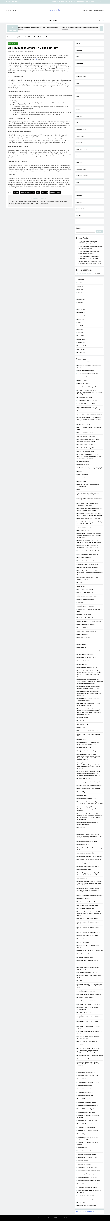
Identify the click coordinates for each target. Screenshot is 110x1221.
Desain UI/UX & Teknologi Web (85, 448)
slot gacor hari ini (82, 149)
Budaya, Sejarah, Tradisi (83, 424)
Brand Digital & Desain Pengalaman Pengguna (89, 414)
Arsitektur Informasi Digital (84, 397)
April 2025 (80, 332)
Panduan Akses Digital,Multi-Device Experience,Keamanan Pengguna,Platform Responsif (88, 808)
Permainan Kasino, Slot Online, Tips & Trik (88, 932)
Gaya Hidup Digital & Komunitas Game (87, 564)
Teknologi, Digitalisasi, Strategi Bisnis (87, 1174)
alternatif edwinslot (82, 377)
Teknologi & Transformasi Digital (86, 1112)
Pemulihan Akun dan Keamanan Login (87, 905)
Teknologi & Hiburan (82, 1079)
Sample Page (53, 20)
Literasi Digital (81, 727)
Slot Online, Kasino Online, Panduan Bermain (89, 1004)
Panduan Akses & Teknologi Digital (86, 798)
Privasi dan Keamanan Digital (85, 957)
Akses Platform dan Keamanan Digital (87, 373)
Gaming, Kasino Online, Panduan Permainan (89, 551)
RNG (38, 192)
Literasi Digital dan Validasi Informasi (87, 731)
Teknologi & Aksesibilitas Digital (86, 1072)
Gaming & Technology (83, 530)
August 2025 (80, 319)
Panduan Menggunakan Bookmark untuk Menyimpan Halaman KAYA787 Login (57, 27)
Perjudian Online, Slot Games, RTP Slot (87, 918)
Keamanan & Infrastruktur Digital (86, 624)
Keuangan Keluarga (82, 717)
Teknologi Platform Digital (84, 1164)
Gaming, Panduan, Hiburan (84, 557)
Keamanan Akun (81, 644)
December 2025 (81, 306)
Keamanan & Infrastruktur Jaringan (86, 628)
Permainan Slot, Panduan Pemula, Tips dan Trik (90, 950)
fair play (16, 192)
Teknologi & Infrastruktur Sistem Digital (88, 1082)
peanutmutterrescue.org (83, 898)
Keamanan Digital (82, 647)
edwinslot (80, 471)
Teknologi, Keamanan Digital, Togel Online (88, 1180)
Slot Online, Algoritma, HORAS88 (86, 991)
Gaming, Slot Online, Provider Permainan (88, 561)
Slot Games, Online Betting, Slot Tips (87, 972)
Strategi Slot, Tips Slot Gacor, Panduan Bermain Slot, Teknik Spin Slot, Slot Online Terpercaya (88, 1063)
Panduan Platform (82, 878)
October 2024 (81, 352)
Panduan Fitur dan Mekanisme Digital (87, 841)
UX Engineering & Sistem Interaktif (86, 1205)
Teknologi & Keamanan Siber (85, 1095)
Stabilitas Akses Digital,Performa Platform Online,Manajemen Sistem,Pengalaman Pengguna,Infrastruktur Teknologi (88, 1050)
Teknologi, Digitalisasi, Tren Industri (87, 1177)
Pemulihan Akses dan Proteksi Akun (87, 902)
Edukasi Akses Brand (83, 464)
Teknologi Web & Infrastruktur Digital (87, 1167)
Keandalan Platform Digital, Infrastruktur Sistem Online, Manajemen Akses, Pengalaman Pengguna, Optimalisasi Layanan (90, 681)
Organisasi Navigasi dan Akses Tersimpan (88, 788)
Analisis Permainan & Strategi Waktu (87, 387)
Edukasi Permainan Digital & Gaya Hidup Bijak (89, 468)
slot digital (45, 192)
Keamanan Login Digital (83, 661)
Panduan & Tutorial (82, 795)
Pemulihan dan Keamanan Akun (85, 908)
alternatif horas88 (82, 380)
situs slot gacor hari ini (83, 175)
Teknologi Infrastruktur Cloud (85, 1151)
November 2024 (81, 349)
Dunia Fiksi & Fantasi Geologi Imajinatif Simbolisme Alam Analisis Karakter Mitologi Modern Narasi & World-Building (89, 456)
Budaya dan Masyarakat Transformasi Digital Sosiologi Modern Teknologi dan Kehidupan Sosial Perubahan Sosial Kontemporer (89, 419)
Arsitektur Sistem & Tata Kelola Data (87, 400)
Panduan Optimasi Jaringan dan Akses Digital (89, 859)
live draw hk (80, 123)
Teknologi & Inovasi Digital (84, 1085)
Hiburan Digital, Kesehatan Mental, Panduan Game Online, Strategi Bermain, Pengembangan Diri (90, 572)
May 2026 (80, 289)
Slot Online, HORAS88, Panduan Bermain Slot (89, 994)
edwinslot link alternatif (83, 478)
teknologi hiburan (55, 192)
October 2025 (81, 312)
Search (78, 228)
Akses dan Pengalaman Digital (85, 370)
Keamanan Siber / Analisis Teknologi (87, 667)
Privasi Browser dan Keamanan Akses (87, 954)
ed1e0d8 (11, 51)
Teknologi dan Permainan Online (86, 1124)
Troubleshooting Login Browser (85, 1195)
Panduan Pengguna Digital (84, 869)
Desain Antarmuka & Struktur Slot (86, 436)
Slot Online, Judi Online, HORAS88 (86, 1001)
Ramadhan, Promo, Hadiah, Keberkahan (87, 960)
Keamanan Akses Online (83, 641)
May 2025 (80, 329)
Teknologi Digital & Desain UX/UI (86, 1127)
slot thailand (80, 136)
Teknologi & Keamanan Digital (85, 1092)
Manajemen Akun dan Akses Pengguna (87, 751)
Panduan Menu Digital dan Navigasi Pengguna (89, 856)
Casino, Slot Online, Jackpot (85, 432)
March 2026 (80, 296)
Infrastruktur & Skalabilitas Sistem (86, 593)
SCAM (79, 215)
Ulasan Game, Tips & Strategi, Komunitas (88, 1199)
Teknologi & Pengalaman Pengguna (86, 1102)
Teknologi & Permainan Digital (85, 1109)
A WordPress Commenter (84, 273)
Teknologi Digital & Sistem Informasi (87, 1134)
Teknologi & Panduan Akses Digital (86, 1099)
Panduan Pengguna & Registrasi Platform (88, 866)
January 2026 (80, 302)
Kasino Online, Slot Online (84, 614)
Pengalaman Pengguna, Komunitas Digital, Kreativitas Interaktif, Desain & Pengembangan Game (89, 913)
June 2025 (80, 326)
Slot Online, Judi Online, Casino (85, 997)
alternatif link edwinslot (83, 383)
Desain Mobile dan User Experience (86, 444)
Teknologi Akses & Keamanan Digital (87, 1120)
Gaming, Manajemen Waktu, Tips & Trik (87, 554)
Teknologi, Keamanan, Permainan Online (88, 1184)
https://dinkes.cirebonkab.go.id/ (85, 1211)
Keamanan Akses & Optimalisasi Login (87, 631)
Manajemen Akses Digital (84, 747)
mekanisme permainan (27, 192)
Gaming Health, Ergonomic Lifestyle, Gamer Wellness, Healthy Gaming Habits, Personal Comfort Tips (89, 535)
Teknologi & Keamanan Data (85, 1089)
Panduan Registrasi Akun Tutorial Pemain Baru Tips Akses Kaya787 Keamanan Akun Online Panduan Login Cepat (89, 883)
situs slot (79, 195)
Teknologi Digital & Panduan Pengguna (87, 1130)
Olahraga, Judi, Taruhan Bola (85, 778)
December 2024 (81, 346)
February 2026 (81, 299)
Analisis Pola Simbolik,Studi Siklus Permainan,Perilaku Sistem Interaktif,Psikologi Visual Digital (89, 392)
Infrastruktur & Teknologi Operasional (87, 596)
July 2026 (79, 283)
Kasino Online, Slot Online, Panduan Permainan (89, 618)
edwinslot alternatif (82, 474)
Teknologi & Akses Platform (84, 1069)
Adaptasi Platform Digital (84, 362)
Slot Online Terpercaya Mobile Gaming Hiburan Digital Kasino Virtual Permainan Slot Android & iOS (89, 986)
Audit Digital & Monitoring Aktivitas (86, 404)
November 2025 (81, 309)
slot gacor (80, 70)
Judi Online (80, 602)
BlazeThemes (67, 1218)
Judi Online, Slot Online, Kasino (85, 606)
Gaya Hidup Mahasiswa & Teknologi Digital (88, 567)
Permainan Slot (81, 939)
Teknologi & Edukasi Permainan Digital (87, 1075)
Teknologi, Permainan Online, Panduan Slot (88, 1187)
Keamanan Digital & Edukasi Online (86, 657)
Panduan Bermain (82, 831)
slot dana (79, 162)
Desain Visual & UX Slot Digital (85, 451)
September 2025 (81, 316)
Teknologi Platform (82, 1160)
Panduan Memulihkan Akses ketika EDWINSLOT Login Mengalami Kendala (74, 1)
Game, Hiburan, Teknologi (84, 527)
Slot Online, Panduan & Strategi (85, 1013)
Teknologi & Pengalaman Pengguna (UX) (88, 1105)
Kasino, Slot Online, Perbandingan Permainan (89, 621)
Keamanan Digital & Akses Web (85, 654)
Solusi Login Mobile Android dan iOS (87, 1041)
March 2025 (80, 336)
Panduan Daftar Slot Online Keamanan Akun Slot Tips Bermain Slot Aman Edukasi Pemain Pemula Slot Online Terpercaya (89, 836)
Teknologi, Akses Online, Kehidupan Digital (88, 1170)
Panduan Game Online (83, 844)
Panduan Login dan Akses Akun (85, 853)
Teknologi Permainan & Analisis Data (87, 1157)
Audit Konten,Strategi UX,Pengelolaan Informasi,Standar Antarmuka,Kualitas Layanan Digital (89, 409)
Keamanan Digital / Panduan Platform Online (89, 651)
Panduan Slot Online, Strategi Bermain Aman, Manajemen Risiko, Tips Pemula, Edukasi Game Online (89, 890)
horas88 (79, 583)
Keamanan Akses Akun (83, 634)
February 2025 (81, 339)
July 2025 (79, 322)
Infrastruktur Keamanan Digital (85, 599)
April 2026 (80, 292)
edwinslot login (81, 481)
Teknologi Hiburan (13, 43)
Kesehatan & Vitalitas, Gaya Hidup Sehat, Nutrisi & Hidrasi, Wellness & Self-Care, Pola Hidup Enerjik (89, 693)
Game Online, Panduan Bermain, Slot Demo (88, 518)
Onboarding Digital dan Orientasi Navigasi (88, 782)
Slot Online (80, 981)
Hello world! (97, 273)
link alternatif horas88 (83, 724)
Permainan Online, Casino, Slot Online (87, 935)
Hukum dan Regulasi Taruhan (85, 589)
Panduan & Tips (81, 792)
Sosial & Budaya (81, 1045)
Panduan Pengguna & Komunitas (86, 863)
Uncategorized (81, 1202)
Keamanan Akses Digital (84, 637)
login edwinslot (81, 739)
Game (79, 489)
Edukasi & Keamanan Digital (84, 461)
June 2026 (80, 286)
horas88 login (81, 586)
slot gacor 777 (81, 142)
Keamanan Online (82, 664)
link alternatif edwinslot (83, 721)
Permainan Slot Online (83, 942)
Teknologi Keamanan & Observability (87, 1154)
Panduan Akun (81, 827)
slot (37, 59)
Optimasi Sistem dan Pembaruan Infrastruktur (89, 785)
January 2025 (80, 342)
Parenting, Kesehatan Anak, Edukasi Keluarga (89, 895)
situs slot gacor (81, 76)
